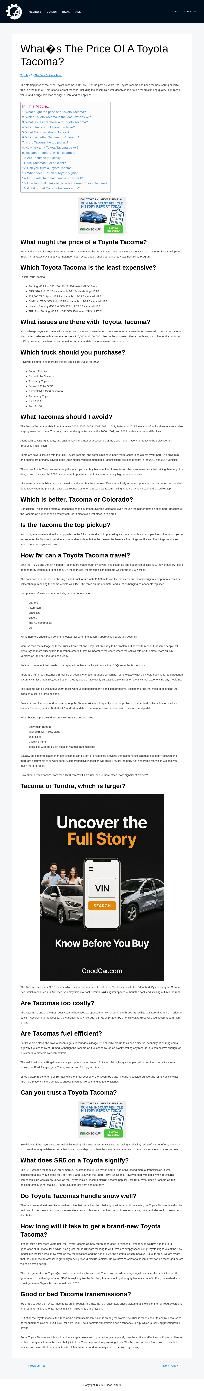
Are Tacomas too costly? (44, 158)
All (78, 11)
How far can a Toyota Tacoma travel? (51, 147)
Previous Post (36, 1365)
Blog (66, 11)
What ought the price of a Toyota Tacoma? (55, 112)
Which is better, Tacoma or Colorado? (52, 137)
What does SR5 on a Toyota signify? (53, 173)
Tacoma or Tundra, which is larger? (50, 153)
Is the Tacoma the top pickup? (46, 142)
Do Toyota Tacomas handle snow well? (55, 178)
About (177, 12)
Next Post (170, 1365)
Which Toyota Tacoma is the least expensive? (58, 117)
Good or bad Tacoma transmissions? (53, 188)
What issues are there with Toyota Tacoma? (56, 122)
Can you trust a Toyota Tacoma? (50, 168)
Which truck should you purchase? (50, 127)
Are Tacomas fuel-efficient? (46, 163)
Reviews (35, 11)
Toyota (24, 75)
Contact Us (190, 12)
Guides (52, 11)
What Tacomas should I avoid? (47, 132)
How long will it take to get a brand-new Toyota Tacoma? (67, 183)
